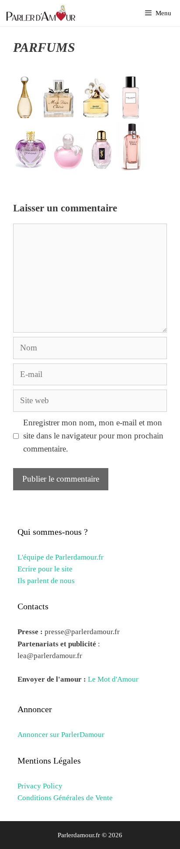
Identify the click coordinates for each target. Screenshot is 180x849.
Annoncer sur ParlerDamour (60, 734)
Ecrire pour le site (45, 569)
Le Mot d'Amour (113, 679)
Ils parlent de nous (46, 581)
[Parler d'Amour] (42, 13)
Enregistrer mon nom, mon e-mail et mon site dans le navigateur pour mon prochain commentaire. (93, 436)
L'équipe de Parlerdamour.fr (60, 557)
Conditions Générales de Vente (65, 798)
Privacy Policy (39, 786)
